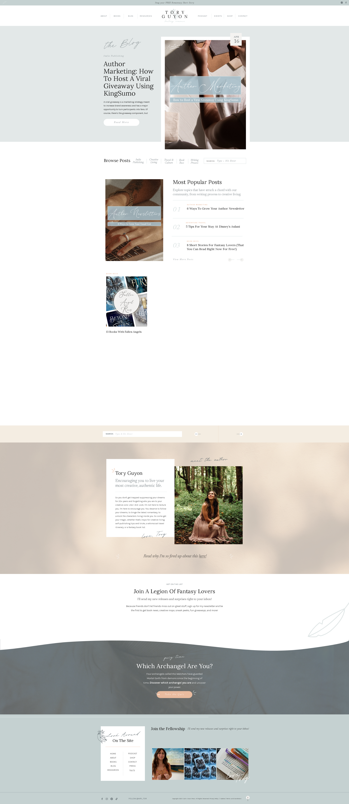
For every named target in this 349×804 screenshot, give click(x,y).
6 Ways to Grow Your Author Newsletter (215, 208)
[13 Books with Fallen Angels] (126, 301)
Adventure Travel (196, 223)
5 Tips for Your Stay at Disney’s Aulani (213, 226)
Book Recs (193, 241)
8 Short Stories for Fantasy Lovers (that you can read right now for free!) (215, 247)
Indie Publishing (114, 56)
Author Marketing (197, 205)
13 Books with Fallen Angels (124, 331)
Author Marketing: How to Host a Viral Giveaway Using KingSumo (129, 78)
